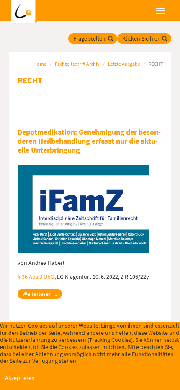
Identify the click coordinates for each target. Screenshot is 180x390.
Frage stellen (89, 38)
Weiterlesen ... (40, 294)
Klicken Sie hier (140, 38)
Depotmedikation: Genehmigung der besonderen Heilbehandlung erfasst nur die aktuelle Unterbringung (89, 141)
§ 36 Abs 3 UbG (36, 276)
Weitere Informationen (90, 386)
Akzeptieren (20, 378)
